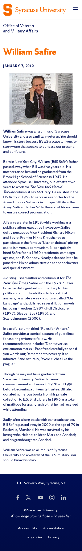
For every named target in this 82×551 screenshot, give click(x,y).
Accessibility (27, 528)
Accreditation (53, 528)
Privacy (54, 537)
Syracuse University (42, 510)
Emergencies (32, 537)
